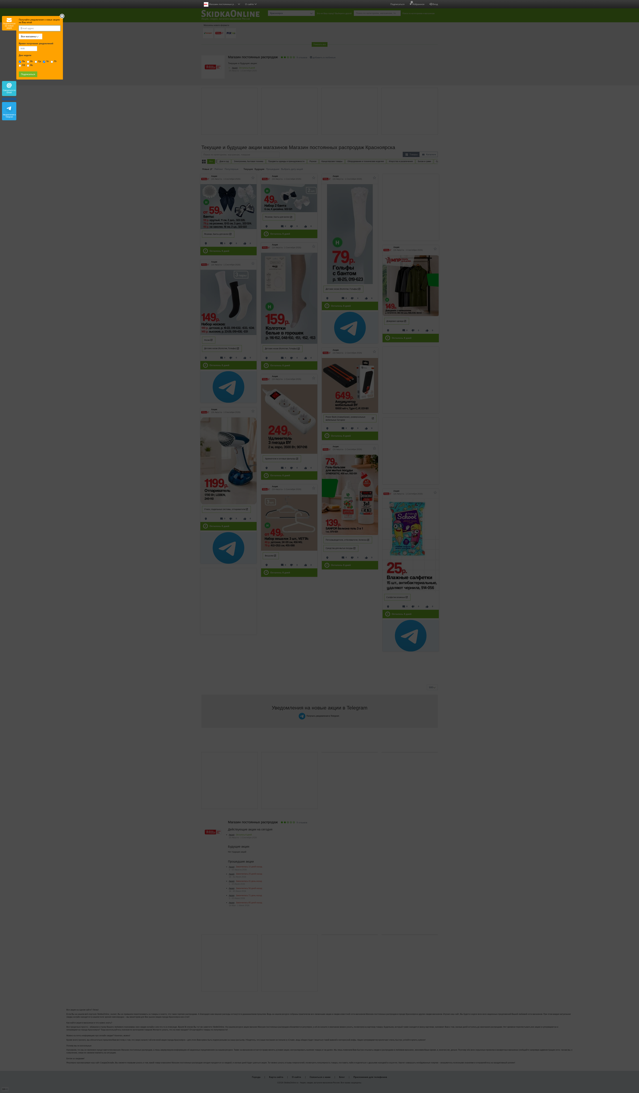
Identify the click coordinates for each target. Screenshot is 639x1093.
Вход (435, 4)
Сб (23, 65)
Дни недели (25, 55)
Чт (47, 61)
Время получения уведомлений (36, 43)
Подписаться (397, 4)
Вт (31, 61)
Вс (31, 65)
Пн (23, 61)
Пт (55, 61)
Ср (39, 61)
